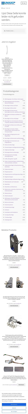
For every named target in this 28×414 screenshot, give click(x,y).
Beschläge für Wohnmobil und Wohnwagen (14, 138)
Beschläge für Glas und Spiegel (11, 118)
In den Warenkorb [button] (7, 84)
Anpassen (14, 408)
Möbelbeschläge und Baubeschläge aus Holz (14, 179)
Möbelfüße (7, 184)
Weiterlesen (21, 384)
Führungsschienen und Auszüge (12, 152)
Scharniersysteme (9, 204)
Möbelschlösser (8, 193)
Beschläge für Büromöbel (10, 108)
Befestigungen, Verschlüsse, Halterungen (14, 99)
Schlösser (7, 209)
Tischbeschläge (8, 217)
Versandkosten (7, 81)
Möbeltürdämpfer (9, 195)
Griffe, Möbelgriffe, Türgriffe (11, 158)
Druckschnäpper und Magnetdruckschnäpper (15, 147)
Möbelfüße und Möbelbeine (11, 186)
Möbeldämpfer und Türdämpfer (12, 181)
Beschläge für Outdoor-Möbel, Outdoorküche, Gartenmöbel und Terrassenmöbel (12, 130)
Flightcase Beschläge (9, 149)
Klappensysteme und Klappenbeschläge (14, 174)
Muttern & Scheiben (9, 202)
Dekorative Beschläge (10, 144)
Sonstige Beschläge (9, 214)
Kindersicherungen (9, 169)
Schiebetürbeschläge (9, 207)
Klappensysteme (8, 171)
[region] (14, 402)
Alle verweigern (14, 411)
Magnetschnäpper (9, 176)
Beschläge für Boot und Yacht (11, 105)
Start (4, 8)
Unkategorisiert (8, 219)
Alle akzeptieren (14, 404)
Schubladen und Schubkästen (11, 212)
